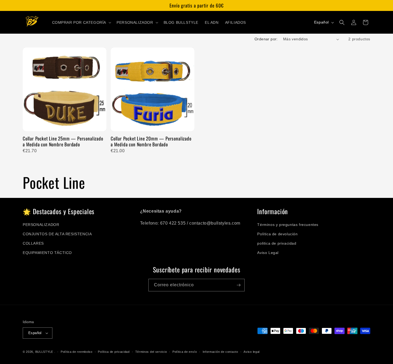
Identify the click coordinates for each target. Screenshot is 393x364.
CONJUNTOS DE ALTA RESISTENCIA (57, 234)
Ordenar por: (266, 39)
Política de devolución (277, 234)
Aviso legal (252, 351)
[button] (81, 22)
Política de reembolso (77, 351)
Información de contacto (220, 351)
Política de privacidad (113, 351)
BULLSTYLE (44, 351)
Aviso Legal (268, 253)
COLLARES (33, 243)
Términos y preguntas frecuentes (287, 224)
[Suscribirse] (238, 285)
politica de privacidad (276, 243)
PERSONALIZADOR (41, 224)
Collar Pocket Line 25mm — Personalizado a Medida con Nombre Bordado (63, 141)
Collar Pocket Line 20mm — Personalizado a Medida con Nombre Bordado (151, 141)
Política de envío (184, 351)
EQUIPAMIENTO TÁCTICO (47, 253)
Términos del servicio (151, 351)
